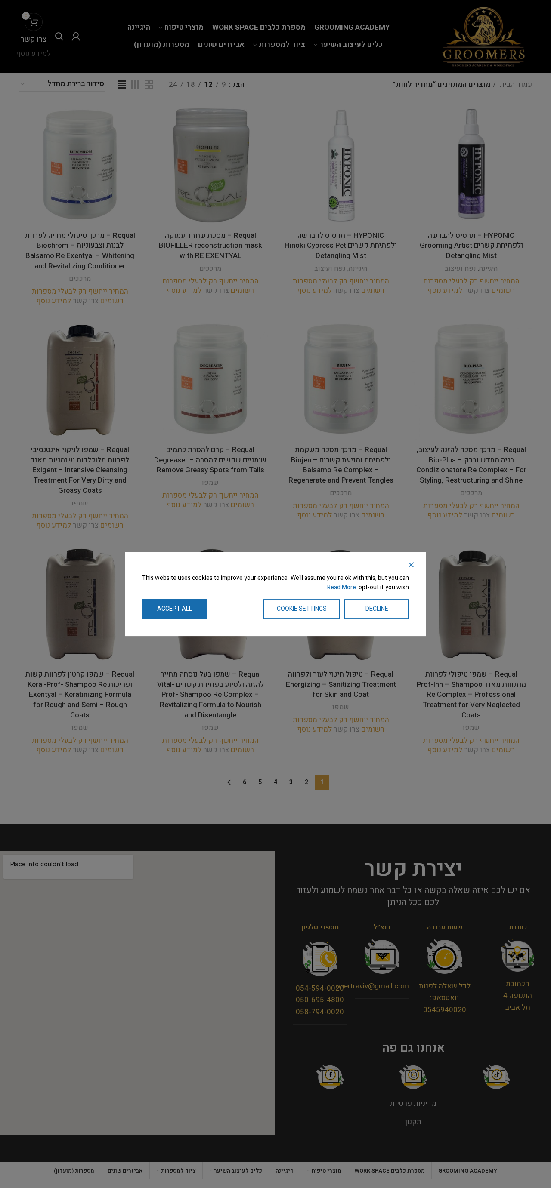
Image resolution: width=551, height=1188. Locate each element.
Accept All (174, 608)
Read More (341, 587)
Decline (376, 608)
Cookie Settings (302, 608)
